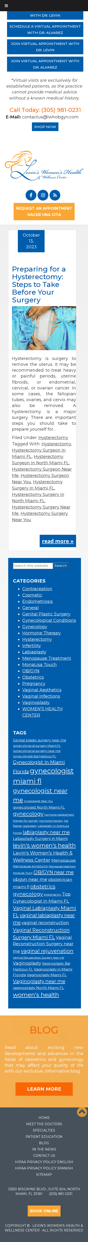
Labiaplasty (34, 652)
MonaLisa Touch (39, 664)
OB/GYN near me (54, 872)
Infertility (31, 645)
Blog (44, 1143)
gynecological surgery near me (37, 751)
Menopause (63, 860)
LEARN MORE (44, 1089)
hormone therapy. (51, 820)
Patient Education (44, 1137)
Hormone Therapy (41, 633)
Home (44, 1118)
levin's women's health (44, 845)
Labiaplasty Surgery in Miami (40, 838)
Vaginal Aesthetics (41, 689)
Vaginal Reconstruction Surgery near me (43, 944)
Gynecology (34, 626)
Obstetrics (33, 677)
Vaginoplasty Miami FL (47, 975)
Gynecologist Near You (38, 801)
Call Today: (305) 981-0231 (45, 109)
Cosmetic (32, 595)
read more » (58, 540)
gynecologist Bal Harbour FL (34, 756)
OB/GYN (30, 671)
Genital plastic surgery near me (39, 740)
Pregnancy (33, 683)
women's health (36, 994)
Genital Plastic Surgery (46, 614)
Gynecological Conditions (49, 620)
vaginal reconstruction (45, 922)
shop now (45, 127)
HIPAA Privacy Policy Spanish (44, 1168)
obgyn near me (30, 879)
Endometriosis (37, 601)
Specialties (44, 1130)
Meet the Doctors (44, 1124)
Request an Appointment (44, 208)
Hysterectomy (53, 437)
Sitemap (44, 1174)
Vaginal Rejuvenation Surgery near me (38, 957)
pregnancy (52, 894)
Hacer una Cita (44, 214)
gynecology (28, 813)
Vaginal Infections (41, 696)
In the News (44, 1149)
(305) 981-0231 (61, 1194)
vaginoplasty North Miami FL (38, 988)
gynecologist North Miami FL (39, 807)
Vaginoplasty (36, 702)
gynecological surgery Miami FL (37, 745)
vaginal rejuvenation (47, 951)
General (30, 607)
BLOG (44, 1030)
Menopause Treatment (46, 658)
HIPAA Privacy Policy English (44, 1162)
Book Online (44, 1211)
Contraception (37, 588)
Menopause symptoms (30, 866)
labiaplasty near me (46, 832)
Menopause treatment (62, 866)
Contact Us (44, 1156)
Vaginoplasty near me (39, 981)
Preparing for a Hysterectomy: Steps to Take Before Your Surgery (39, 284)
